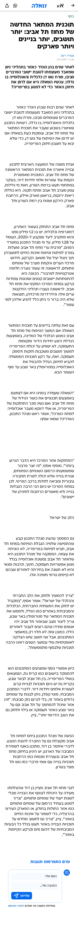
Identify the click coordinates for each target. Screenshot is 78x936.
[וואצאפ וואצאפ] (15, 6)
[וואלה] (39, 6)
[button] (60, 5)
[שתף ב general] (7, 5)
